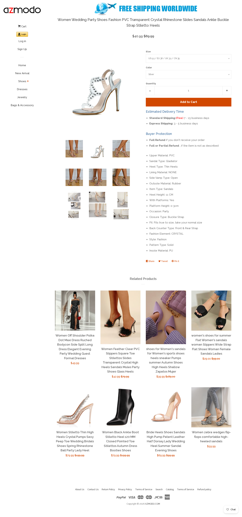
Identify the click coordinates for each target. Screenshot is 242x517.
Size (148, 51)
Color (149, 67)
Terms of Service (143, 489)
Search (159, 489)
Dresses (22, 89)
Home (22, 65)
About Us (79, 489)
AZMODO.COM (152, 504)
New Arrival (22, 73)
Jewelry (22, 97)
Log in (22, 41)
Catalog (170, 489)
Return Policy (108, 489)
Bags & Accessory (22, 105)
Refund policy (204, 489)
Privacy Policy (125, 489)
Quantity (151, 83)
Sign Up (22, 49)
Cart (23, 26)
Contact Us (93, 489)
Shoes (22, 81)
